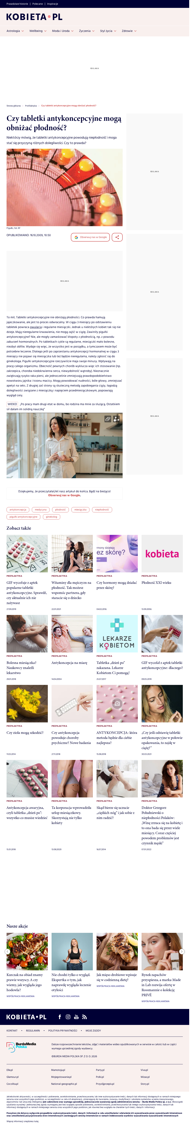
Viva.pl (144, 1070)
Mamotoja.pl (58, 1070)
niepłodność (102, 510)
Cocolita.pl (12, 1084)
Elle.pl (10, 1070)
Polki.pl (100, 1077)
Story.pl (145, 1084)
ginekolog (51, 517)
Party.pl (100, 1070)
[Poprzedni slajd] (7, 951)
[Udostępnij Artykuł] (117, 237)
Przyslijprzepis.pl (105, 1084)
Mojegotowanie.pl (61, 1077)
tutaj (36, 1121)
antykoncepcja (18, 510)
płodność (60, 510)
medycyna (40, 510)
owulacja (36, 327)
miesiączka (80, 510)
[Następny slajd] (182, 951)
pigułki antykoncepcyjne (23, 517)
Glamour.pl (13, 1077)
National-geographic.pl (64, 1084)
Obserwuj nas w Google (93, 237)
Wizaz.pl (145, 1077)
